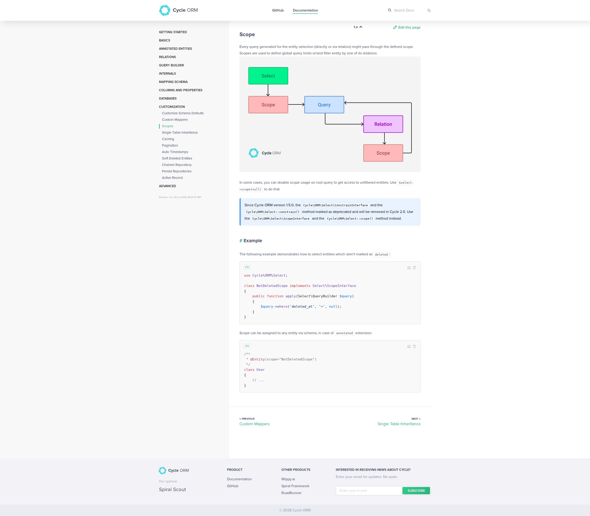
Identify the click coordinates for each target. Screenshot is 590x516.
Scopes (167, 126)
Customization (172, 107)
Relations (167, 57)
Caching (168, 139)
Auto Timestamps (175, 152)
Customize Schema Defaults (183, 113)
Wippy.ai (288, 479)
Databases (168, 98)
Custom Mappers (175, 119)
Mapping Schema (173, 82)
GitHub (278, 10)
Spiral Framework (295, 486)
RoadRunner (291, 493)
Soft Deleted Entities (177, 158)
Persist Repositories (177, 171)
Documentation (305, 10)
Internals (167, 73)
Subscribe (416, 490)
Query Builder (171, 65)
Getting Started (173, 32)
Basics (164, 40)
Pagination (170, 145)
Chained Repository (177, 165)
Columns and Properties (180, 90)
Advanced (167, 186)
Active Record (172, 178)
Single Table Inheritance (180, 132)
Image (409, 267)
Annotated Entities (175, 48)
